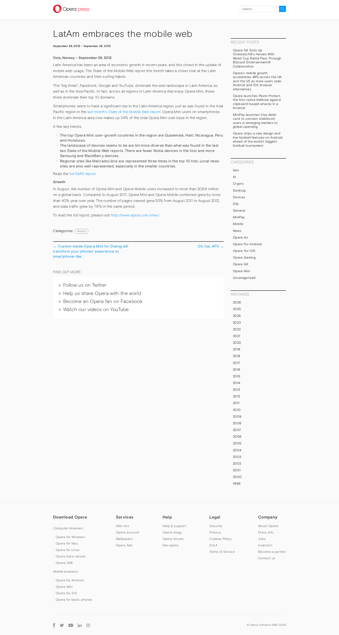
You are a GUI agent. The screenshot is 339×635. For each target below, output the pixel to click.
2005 (237, 443)
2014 (236, 383)
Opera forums (173, 539)
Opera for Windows (70, 537)
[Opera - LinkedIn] (79, 624)
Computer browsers (68, 528)
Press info (265, 532)
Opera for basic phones (74, 599)
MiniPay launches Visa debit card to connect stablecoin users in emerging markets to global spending (255, 121)
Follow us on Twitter (84, 285)
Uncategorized (244, 278)
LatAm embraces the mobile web (123, 33)
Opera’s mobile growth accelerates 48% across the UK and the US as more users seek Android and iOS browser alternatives (257, 81)
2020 (237, 342)
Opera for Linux (68, 550)
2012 (236, 396)
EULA (213, 545)
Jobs (262, 539)
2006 (237, 436)
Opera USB (64, 563)
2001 (237, 470)
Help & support (174, 526)
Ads (236, 170)
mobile (81, 231)
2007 (237, 430)
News (237, 231)
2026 (237, 302)
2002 (237, 463)
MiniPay (239, 217)
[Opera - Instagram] (88, 624)
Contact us (266, 558)
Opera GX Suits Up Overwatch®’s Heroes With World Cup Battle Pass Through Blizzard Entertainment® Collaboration (257, 58)
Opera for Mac (67, 543)
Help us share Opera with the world (102, 293)
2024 (237, 316)
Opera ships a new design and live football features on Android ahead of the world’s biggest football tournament (258, 139)
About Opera (268, 526)
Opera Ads (124, 545)
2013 (236, 389)
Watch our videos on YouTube (96, 309)
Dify (236, 204)
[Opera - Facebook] (54, 624)
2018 (236, 356)
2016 (236, 369)
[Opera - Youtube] (70, 624)
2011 (236, 403)
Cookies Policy (220, 539)
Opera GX (240, 264)
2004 (237, 450)
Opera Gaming (244, 257)
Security (215, 526)
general (239, 210)
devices (239, 197)
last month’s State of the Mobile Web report (124, 112)
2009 (237, 416)
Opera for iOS (244, 251)
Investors (265, 545)
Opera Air (240, 237)
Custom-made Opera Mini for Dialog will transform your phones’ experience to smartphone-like (90, 251)
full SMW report (82, 174)
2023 (237, 322)
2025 (237, 309)
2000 (237, 477)
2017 (236, 363)
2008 (237, 423)
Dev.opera (170, 545)
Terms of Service (222, 551)
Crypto (238, 183)
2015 (236, 376)
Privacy (215, 532)
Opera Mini (241, 271)
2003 (237, 457)
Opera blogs (172, 532)
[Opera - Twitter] (61, 624)
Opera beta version (71, 556)
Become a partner (272, 551)
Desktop (239, 190)
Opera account (127, 532)
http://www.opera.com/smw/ (135, 215)
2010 (237, 410)
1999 (237, 483)
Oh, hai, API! (211, 246)
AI (234, 177)
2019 (236, 349)
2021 (236, 336)
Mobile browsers (65, 571)
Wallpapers (124, 539)
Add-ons (122, 526)
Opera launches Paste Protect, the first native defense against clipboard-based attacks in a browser (257, 102)
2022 (237, 329)
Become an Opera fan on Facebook (103, 301)
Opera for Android (247, 244)
